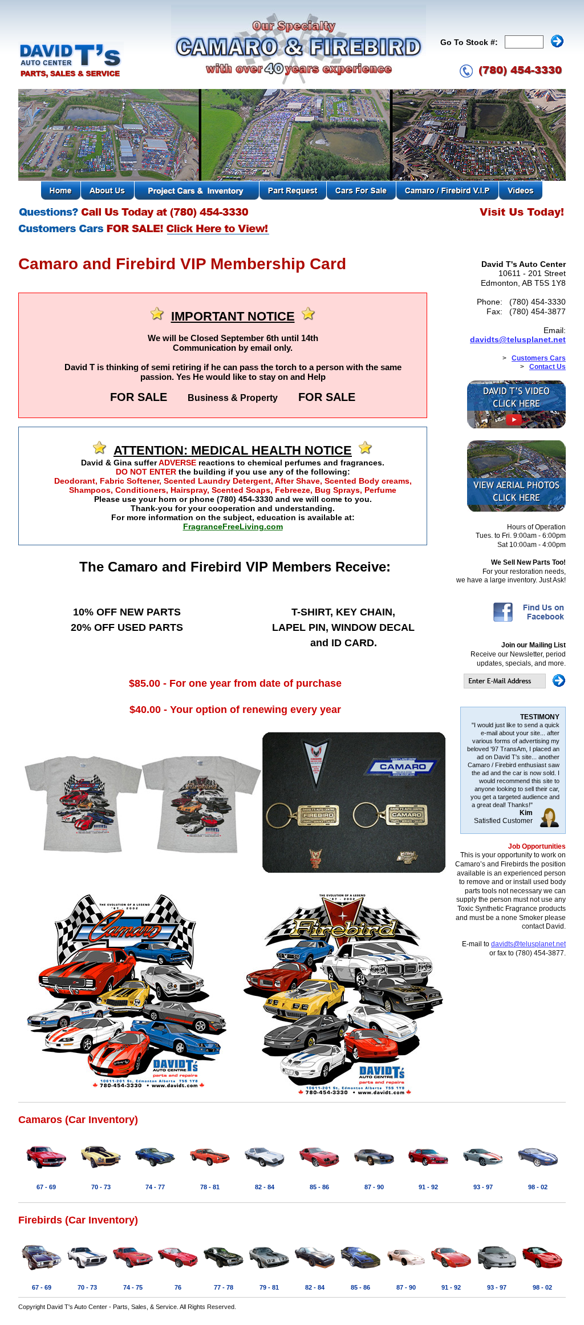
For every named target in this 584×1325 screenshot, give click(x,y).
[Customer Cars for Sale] (144, 233)
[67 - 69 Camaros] (46, 1170)
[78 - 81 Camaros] (210, 1170)
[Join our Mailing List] (515, 686)
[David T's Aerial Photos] (516, 509)
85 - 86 (319, 1187)
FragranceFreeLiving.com (233, 526)
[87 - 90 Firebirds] (406, 1270)
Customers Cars (539, 358)
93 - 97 (483, 1187)
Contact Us (547, 367)
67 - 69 (46, 1187)
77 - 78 (223, 1287)
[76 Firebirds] (178, 1270)
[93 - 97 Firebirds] (497, 1270)
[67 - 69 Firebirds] (42, 1270)
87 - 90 (374, 1187)
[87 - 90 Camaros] (374, 1170)
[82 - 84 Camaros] (265, 1170)
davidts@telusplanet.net (518, 339)
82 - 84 (264, 1187)
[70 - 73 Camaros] (101, 1170)
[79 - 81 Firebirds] (269, 1270)
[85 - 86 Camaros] (319, 1170)
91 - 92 (428, 1187)
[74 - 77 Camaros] (155, 1170)
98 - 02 (538, 1187)
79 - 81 (269, 1287)
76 (178, 1287)
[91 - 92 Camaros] (428, 1170)
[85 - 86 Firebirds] (360, 1270)
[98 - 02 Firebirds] (542, 1270)
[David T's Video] (516, 426)
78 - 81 (210, 1187)
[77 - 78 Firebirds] (224, 1270)
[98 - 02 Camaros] (538, 1170)
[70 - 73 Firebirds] (87, 1270)
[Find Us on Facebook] (528, 621)
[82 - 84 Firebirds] (315, 1270)
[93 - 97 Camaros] (483, 1170)
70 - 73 (101, 1187)
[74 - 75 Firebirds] (133, 1270)
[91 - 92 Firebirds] (451, 1270)
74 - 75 (133, 1287)
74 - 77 (155, 1187)
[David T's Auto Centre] (71, 76)
